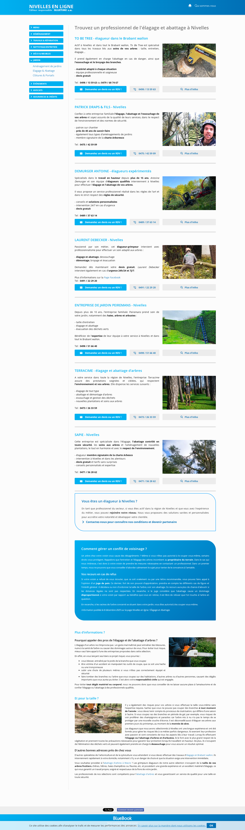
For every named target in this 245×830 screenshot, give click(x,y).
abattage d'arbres (145, 774)
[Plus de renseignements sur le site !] (189, 129)
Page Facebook (112, 277)
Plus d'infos (191, 89)
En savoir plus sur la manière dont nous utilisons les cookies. (172, 825)
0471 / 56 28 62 (147, 481)
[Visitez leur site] (189, 193)
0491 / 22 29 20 (147, 287)
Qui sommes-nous (205, 6)
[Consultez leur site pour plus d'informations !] (189, 60)
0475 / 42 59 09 (147, 153)
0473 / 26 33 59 (147, 417)
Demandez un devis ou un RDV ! (103, 89)
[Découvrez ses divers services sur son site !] (189, 262)
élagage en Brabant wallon (199, 755)
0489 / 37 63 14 (147, 222)
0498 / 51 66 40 (147, 352)
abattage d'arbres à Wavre (117, 762)
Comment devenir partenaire (130, 810)
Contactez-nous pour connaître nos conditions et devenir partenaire (131, 522)
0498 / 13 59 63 (147, 89)
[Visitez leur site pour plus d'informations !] (189, 327)
